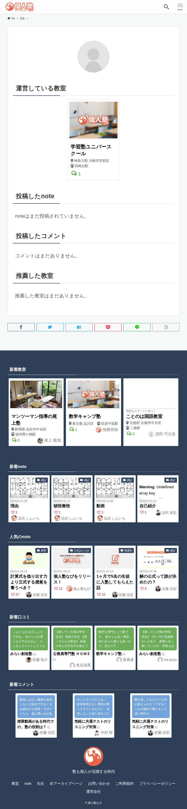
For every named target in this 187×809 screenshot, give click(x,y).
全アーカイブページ (66, 783)
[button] (166, 7)
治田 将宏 (169, 513)
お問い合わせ (99, 783)
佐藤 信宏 (39, 595)
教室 (15, 783)
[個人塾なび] (20, 7)
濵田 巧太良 (165, 434)
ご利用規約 (124, 783)
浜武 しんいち (28, 518)
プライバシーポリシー (157, 783)
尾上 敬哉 (52, 440)
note (27, 783)
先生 (40, 783)
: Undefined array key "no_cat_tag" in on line (29, 488)
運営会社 (93, 791)
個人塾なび (82, 589)
